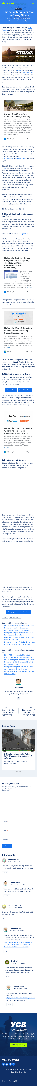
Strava (4, 168)
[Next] (32, 750)
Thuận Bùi (18, 688)
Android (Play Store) (25, 390)
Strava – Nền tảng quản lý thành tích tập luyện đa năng (9, 711)
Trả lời (5, 872)
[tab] (16, 771)
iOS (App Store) (10, 390)
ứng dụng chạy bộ (14, 617)
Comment (6, 790)
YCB (7, 1069)
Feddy (19, 70)
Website (5, 840)
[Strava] (13, 1064)
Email (5, 831)
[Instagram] (10, 1064)
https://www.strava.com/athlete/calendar (20, 998)
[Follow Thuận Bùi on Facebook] (18, 698)
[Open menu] (33, 3)
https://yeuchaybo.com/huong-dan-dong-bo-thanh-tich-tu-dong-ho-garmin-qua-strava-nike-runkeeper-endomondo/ (18, 944)
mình (30, 68)
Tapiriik (23, 234)
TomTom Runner (20, 158)
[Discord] (3, 1064)
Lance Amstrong (27, 72)
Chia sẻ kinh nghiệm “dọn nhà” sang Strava (19, 625)
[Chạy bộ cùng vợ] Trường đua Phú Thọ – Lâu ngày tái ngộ (28, 711)
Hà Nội (12, 541)
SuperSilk (14, 1072)
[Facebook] (6, 1064)
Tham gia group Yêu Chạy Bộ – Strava (18, 612)
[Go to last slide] (4, 750)
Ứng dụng (18, 8)
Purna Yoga (27, 1069)
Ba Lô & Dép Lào (16, 1069)
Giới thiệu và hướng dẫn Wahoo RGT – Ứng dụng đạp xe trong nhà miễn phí (18, 756)
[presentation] (18, 740)
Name (5, 822)
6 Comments (11, 20)
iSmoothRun (8, 158)
